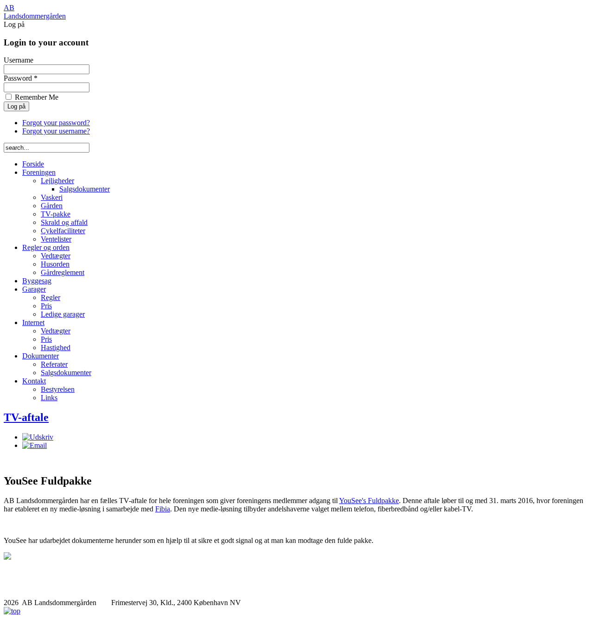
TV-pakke (55, 214)
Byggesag (36, 281)
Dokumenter (40, 356)
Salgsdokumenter (84, 189)
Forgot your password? (56, 123)
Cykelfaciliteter (63, 231)
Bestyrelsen (58, 389)
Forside (33, 164)
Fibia (162, 509)
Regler (50, 297)
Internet (33, 322)
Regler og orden (45, 247)
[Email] (34, 445)
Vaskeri (52, 197)
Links (49, 398)
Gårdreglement (62, 272)
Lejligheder (57, 181)
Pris (46, 306)
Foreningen (39, 172)
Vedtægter (55, 256)
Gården (52, 206)
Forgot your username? (56, 131)
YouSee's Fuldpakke (369, 500)
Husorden (55, 264)
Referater (54, 364)
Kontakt (34, 381)
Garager (34, 289)
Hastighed (55, 347)
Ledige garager (63, 314)
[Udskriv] (37, 437)
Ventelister (56, 239)
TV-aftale (26, 417)
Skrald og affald (64, 222)
